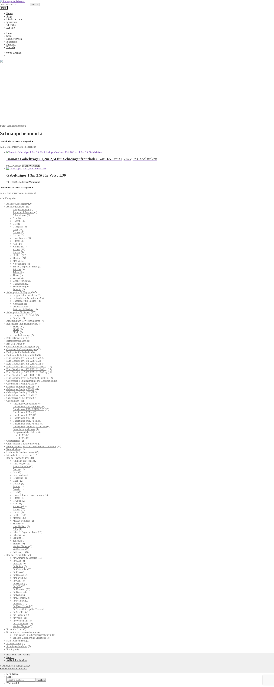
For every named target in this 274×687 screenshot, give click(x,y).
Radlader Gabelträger (17, 458)
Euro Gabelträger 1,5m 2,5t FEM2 (23, 360)
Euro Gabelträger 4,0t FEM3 (20, 375)
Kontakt (10, 657)
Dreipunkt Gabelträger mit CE (21, 355)
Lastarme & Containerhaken (20, 452)
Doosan (16, 232)
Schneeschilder (13, 643)
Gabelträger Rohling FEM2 (20, 386)
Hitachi (16, 241)
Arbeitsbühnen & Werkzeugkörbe (23, 320)
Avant (16, 218)
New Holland (19, 263)
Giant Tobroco (20, 238)
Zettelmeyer (19, 286)
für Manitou (19, 600)
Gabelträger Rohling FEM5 (20, 395)
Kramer (16, 249)
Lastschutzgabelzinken (24, 429)
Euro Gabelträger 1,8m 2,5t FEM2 (23, 363)
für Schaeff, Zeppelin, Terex (27, 609)
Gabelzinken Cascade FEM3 (27, 406)
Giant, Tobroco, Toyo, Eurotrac (28, 495)
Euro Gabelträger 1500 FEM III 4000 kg (26, 369)
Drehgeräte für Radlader (18, 352)
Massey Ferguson (21, 520)
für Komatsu (19, 589)
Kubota (16, 252)
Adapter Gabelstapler (17, 203)
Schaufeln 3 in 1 (14, 629)
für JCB (17, 586)
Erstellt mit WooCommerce (13, 668)
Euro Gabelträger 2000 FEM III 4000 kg (26, 372)
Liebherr (17, 255)
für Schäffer (19, 612)
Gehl (15, 492)
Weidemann (19, 283)
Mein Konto (12, 674)
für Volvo (17, 617)
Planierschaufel (20, 306)
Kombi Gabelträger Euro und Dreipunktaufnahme (31, 446)
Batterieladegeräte (15, 338)
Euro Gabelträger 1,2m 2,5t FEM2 (23, 358)
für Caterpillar (20, 569)
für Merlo (17, 603)
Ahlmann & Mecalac (23, 212)
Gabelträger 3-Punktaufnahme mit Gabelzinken (30, 380)
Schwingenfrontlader (16, 646)
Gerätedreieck (13, 440)
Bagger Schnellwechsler (25, 295)
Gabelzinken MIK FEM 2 (26, 420)
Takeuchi (17, 272)
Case (15, 223)
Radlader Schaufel (15, 555)
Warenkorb (12, 683)
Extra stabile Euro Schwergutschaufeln (32, 635)
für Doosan (18, 575)
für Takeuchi (19, 615)
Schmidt (17, 537)
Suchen (34, 4)
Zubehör (17, 289)
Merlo (16, 261)
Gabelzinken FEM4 (23, 412)
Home (9, 13)
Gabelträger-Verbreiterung (19, 398)
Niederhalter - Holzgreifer (19, 455)
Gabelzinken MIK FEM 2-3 (27, 423)
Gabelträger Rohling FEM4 (20, 392)
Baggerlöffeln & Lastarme (26, 298)
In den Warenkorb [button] (31, 165)
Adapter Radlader (15, 206)
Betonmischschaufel (16, 340)
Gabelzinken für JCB (23, 418)
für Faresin (18, 577)
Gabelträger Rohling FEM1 (20, 383)
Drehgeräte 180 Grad (23, 315)
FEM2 (16, 326)
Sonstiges (11, 649)
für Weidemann (20, 620)
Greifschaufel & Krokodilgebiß (22, 443)
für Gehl (17, 580)
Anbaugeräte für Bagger (18, 292)
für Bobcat (18, 566)
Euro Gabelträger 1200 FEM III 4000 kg (26, 366)
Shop (9, 16)
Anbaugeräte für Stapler (18, 312)
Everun (16, 235)
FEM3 (16, 329)
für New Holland (21, 606)
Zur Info (10, 27)
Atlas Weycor (19, 215)
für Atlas (17, 560)
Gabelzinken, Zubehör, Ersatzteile (30, 426)
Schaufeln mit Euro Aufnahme (21, 632)
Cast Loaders (19, 475)
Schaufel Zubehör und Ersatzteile (29, 637)
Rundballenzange (21, 335)
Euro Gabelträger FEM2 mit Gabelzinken (27, 378)
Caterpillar (18, 226)
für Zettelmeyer (20, 623)
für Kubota (18, 595)
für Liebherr (19, 597)
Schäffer (17, 269)
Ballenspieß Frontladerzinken (21, 323)
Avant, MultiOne (21, 466)
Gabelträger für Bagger (24, 300)
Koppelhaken (13, 449)
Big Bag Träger (14, 343)
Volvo (16, 278)
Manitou (17, 258)
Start (2, 125)
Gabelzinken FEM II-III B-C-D (28, 409)
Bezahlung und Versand (18, 654)
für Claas (17, 572)
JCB (15, 243)
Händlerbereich (14, 19)
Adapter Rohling (21, 209)
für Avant (17, 563)
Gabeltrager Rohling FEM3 (20, 389)
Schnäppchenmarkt (16, 640)
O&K (15, 529)
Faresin (16, 489)
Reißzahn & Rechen (23, 309)
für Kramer (18, 592)
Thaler (16, 275)
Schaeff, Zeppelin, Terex (25, 266)
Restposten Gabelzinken (25, 432)
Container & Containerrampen (21, 349)
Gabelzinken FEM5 (23, 415)
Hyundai (17, 500)
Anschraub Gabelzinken (25, 403)
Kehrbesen (18, 303)
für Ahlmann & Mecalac (25, 557)
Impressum (11, 22)
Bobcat (16, 221)
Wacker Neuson (21, 280)
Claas (15, 229)
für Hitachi (18, 583)
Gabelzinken (12, 400)
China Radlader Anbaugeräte (20, 346)
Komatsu (17, 246)
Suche (9, 676)
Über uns (11, 24)
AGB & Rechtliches (16, 660)
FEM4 (16, 332)
